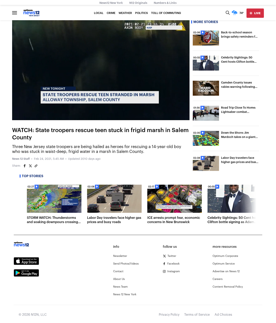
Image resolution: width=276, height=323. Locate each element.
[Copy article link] (36, 165)
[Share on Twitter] (30, 165)
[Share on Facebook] (24, 165)
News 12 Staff (21, 159)
